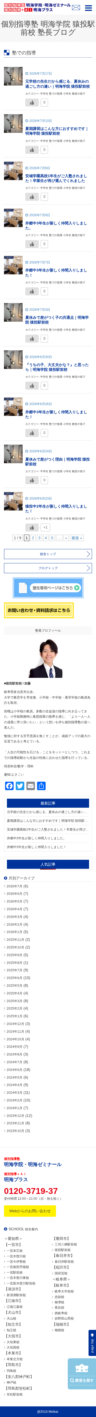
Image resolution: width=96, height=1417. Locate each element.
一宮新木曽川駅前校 (21, 1283)
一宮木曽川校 (16, 1256)
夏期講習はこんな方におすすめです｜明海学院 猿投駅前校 (48, 821)
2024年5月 (14, 1077)
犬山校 (11, 1318)
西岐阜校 (61, 1313)
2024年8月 (14, 1054)
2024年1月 (14, 1108)
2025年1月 (14, 1016)
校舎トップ (48, 554)
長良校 (59, 1307)
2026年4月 (14, 909)
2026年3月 (14, 917)
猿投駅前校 (63, 1250)
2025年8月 (14, 963)
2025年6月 (14, 978)
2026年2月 (14, 924)
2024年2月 (14, 1100)
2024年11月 (15, 1031)
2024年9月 (14, 1047)
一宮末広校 (15, 1251)
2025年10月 (15, 947)
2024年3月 (14, 1093)
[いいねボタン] (32, 103)
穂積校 (59, 1330)
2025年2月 (14, 1008)
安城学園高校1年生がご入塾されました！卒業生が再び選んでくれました (48, 829)
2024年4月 (14, 1085)
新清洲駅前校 (16, 1295)
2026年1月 (14, 932)
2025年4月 (14, 993)
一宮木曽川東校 (18, 1278)
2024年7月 (14, 1062)
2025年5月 (14, 986)
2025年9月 (14, 955)
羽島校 (11, 1371)
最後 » (76, 538)
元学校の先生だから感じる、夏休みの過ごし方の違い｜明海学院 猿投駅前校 (48, 812)
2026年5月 (14, 901)
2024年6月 (14, 1070)
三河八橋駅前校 (66, 1244)
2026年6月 (14, 894)
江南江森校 (15, 1307)
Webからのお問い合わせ (30, 1211)
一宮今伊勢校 (16, 1261)
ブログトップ (48, 568)
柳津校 (59, 1302)
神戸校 (11, 1382)
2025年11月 (15, 940)
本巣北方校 (15, 1359)
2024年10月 (15, 1039)
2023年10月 (15, 1131)
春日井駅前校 (64, 1261)
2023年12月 (15, 1116)
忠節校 (59, 1297)
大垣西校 (13, 1347)
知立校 (11, 1330)
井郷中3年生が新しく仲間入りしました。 (36, 838)
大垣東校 (13, 1342)
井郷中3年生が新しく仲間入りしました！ (36, 847)
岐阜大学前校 (64, 1291)
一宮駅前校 (15, 1272)
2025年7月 (14, 970)
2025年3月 (14, 1001)
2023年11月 (15, 1123)
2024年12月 (15, 1024)
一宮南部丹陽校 (18, 1267)
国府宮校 (61, 1273)
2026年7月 (14, 886)
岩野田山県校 (64, 1318)
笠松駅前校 (15, 1394)
